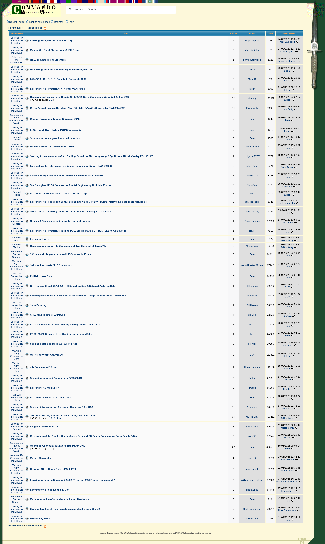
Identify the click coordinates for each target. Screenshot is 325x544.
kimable (252, 387)
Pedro (252, 130)
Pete (252, 119)
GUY (287, 287)
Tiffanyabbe (252, 489)
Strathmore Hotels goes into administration (55, 138)
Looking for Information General (16, 221)
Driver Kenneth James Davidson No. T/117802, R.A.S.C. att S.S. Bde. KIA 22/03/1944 (77, 108)
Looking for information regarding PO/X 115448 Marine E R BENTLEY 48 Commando (78, 230)
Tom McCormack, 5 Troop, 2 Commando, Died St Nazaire (62, 415)
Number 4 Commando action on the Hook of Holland (60, 221)
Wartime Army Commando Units (16, 354)
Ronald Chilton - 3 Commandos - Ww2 (52, 146)
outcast (252, 458)
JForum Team (207, 533)
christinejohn (252, 50)
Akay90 (252, 436)
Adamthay (252, 407)
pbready (252, 98)
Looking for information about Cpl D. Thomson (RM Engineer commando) (72, 480)
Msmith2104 (252, 175)
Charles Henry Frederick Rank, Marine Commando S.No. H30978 (66, 175)
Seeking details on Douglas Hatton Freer (53, 343)
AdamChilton (252, 146)
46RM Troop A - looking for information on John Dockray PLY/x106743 (70, 211)
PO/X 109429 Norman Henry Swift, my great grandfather (62, 334)
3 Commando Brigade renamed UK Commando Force (60, 254)
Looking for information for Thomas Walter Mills (57, 88)
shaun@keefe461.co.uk (252, 265)
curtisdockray (252, 211)
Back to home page (39, 21)
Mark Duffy (252, 108)
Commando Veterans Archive (110, 533)
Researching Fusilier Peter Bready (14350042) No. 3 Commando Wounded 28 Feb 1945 (79, 97)
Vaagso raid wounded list (44, 426)
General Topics (16, 138)
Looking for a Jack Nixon (44, 387)
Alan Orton (287, 222)
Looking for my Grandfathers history (51, 40)
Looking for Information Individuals (16, 40)
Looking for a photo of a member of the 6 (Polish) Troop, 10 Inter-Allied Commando (78, 295)
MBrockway (287, 240)
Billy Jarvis (252, 286)
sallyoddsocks (252, 201)
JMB (252, 193)
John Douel (252, 166)
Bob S (252, 69)
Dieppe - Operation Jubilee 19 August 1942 (55, 119)
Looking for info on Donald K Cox (49, 489)
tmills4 (252, 88)
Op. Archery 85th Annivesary (46, 354)
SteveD (252, 79)
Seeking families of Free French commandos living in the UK (65, 509)
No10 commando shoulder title (48, 59)
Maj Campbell (252, 40)
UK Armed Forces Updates (16, 254)
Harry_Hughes (252, 367)
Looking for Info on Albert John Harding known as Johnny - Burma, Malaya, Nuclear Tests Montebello (89, 201)
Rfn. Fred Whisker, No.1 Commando (50, 397)
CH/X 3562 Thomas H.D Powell (47, 314)
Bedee (252, 378)
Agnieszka (252, 295)
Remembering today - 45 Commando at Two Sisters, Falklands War (68, 246)
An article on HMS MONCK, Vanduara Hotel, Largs (58, 193)
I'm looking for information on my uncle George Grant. (61, 69)
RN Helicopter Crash (41, 276)
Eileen (287, 90)
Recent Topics (16, 21)
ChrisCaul (252, 185)
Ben (252, 334)
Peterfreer (252, 343)
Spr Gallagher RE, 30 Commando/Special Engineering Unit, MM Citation (71, 185)
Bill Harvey (252, 305)
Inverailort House (40, 239)
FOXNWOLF (287, 459)
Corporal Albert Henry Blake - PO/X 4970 (53, 469)
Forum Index (15, 27)
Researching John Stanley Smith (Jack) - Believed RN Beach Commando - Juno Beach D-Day (83, 436)
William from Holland (252, 480)
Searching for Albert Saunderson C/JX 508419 (56, 378)
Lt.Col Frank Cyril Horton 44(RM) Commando (56, 130)
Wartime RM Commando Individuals (16, 458)
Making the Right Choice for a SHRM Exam (54, 50)
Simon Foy (252, 518)
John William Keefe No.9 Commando (51, 265)
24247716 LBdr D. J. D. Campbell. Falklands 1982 (58, 79)
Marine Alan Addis (40, 458)
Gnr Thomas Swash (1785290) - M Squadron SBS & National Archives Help (72, 286)
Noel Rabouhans (252, 509)
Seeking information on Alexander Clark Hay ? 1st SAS (61, 407)
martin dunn (252, 426)
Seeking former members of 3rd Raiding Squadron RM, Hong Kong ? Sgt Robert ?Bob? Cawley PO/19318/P (91, 156)
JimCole (252, 314)
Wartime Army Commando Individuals (16, 265)
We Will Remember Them (17, 276)
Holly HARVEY (252, 156)
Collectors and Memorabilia (16, 60)
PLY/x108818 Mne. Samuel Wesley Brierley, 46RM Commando (65, 324)
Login (71, 21)
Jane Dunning (38, 305)
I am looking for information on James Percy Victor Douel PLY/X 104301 (71, 166)
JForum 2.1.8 (197, 533)
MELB (252, 324)
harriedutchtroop (252, 59)
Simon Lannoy (252, 221)
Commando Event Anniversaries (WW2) (16, 119)
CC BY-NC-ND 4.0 (178, 533)
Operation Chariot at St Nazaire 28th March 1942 (57, 445)
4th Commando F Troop (43, 367)
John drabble (252, 469)
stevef (252, 230)
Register (58, 21)
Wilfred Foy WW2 (40, 518)
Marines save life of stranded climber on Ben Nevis (59, 499)
